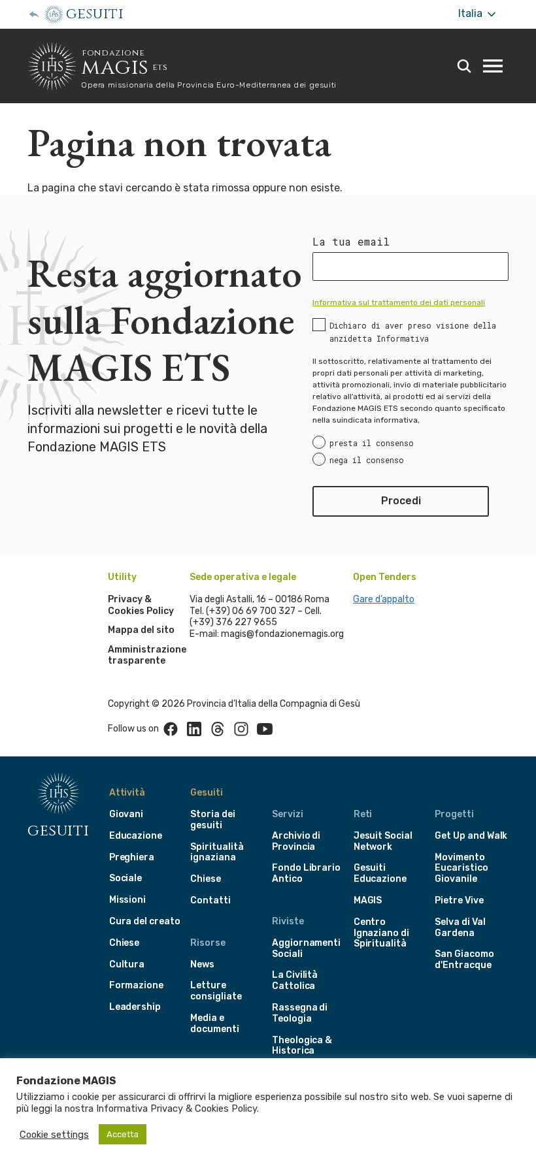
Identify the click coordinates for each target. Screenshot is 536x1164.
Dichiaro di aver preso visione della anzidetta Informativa (412, 332)
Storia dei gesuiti (212, 820)
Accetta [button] (123, 1134)
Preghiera (131, 857)
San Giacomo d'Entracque (464, 959)
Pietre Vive (459, 900)
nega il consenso (366, 460)
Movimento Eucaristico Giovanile (461, 868)
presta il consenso (371, 443)
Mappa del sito (141, 630)
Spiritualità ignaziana (216, 852)
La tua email (351, 241)
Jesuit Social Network (383, 841)
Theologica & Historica (302, 1046)
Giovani (126, 814)
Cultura (127, 964)
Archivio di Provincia (296, 841)
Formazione (136, 985)
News (202, 964)
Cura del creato (144, 921)
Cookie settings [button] (54, 1134)
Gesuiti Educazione (380, 873)
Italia (471, 13)
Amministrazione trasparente (147, 655)
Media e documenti (214, 1023)
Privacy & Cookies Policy (141, 605)
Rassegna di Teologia (299, 1013)
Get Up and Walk (471, 835)
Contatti (210, 900)
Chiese (124, 942)
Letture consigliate (215, 991)
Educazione (135, 835)
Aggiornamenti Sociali (306, 948)
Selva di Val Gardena (460, 927)
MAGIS (368, 900)
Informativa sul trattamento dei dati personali (398, 302)
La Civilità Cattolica (295, 980)
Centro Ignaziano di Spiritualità (381, 933)
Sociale (125, 878)
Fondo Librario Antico (306, 873)
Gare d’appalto (383, 599)
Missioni (127, 899)
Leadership (135, 1006)
